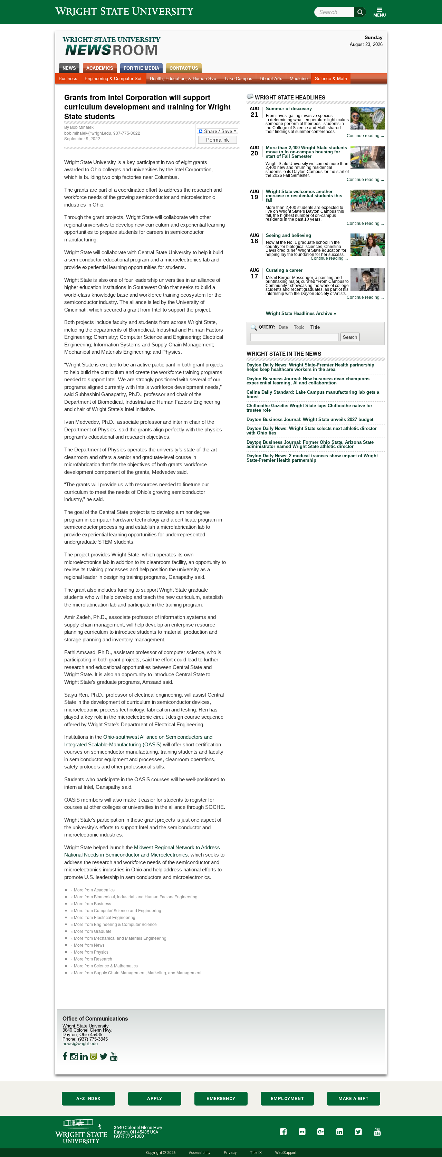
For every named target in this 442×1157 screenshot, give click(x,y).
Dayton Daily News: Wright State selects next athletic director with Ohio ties (312, 431)
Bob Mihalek (82, 127)
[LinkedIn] (84, 1056)
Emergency (221, 1098)
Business (68, 78)
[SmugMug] (93, 1056)
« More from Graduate (91, 931)
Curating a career (284, 270)
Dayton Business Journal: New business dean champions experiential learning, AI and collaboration (308, 381)
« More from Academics (92, 889)
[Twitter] (103, 1056)
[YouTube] (114, 1056)
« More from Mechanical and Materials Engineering (118, 938)
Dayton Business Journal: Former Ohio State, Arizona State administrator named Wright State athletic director (310, 444)
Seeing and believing (288, 235)
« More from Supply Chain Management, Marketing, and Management (135, 972)
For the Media (141, 68)
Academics (99, 68)
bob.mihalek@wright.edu (87, 133)
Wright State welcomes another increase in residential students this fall (304, 196)
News (69, 68)
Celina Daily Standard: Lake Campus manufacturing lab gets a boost (313, 394)
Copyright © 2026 (160, 1152)
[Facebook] (65, 1056)
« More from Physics (89, 952)
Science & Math (331, 78)
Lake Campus (238, 78)
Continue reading (366, 136)
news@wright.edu (80, 1043)
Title (315, 327)
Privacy (230, 1152)
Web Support (285, 1152)
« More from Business (90, 903)
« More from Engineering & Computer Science (113, 924)
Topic (299, 327)
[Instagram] (74, 1056)
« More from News (87, 945)
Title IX (256, 1152)
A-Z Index (88, 1098)
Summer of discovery (289, 108)
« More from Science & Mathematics (104, 965)
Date (283, 327)
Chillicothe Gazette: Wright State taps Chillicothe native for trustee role (309, 408)
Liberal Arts (271, 78)
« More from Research (91, 959)
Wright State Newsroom (112, 47)
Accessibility (199, 1152)
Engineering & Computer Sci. (114, 78)
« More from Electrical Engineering (102, 917)
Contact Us (184, 68)
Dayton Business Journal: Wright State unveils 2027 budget (310, 419)
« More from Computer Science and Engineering (115, 910)
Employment (287, 1098)
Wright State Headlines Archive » (301, 314)
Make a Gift (353, 1098)
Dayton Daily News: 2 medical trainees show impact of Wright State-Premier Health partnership (312, 458)
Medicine (299, 78)
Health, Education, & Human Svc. (184, 78)
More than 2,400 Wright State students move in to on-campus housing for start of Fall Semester (306, 152)
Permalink (217, 140)
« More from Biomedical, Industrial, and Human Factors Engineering (134, 896)
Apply (154, 1098)
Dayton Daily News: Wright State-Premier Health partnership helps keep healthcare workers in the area (310, 367)
